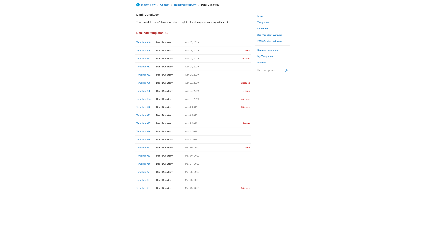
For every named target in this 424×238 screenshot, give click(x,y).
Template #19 (143, 115)
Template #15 (143, 139)
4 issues (245, 99)
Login (285, 70)
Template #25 (143, 91)
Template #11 (143, 155)
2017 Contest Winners (269, 35)
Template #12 (143, 147)
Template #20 (143, 107)
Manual (261, 62)
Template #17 (143, 123)
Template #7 (142, 172)
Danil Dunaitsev (164, 42)
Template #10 (143, 163)
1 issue (246, 50)
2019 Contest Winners (269, 41)
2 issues (245, 82)
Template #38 (143, 50)
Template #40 (143, 42)
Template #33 (143, 58)
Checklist (262, 28)
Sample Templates (267, 50)
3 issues (245, 58)
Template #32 (143, 66)
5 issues (245, 188)
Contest (164, 4)
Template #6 (142, 180)
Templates (263, 22)
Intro (260, 16)
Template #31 (143, 74)
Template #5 (142, 188)
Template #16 (143, 131)
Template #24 (143, 99)
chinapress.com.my (185, 4)
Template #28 (143, 82)
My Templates (265, 56)
